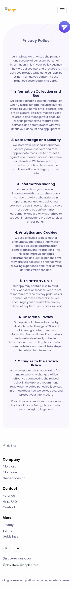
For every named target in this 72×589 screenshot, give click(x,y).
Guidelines (10, 536)
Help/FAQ (10, 501)
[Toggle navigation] (62, 10)
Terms (7, 530)
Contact (9, 507)
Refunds (9, 495)
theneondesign (14, 478)
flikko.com (10, 472)
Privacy (8, 525)
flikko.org (9, 466)
